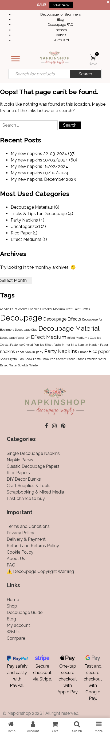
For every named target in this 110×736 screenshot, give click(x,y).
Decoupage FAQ (60, 25)
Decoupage (21, 317)
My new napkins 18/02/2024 (39, 166)
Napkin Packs (20, 459)
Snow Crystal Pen (12, 358)
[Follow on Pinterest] (63, 426)
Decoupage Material (69, 328)
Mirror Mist (69, 344)
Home (13, 599)
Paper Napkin (25, 352)
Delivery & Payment (26, 539)
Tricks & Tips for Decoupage (39, 213)
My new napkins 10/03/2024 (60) (44, 160)
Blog (60, 19)
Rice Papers (18, 472)
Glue (93, 337)
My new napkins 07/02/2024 (39, 172)
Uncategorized (25, 226)
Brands (60, 35)
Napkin (83, 344)
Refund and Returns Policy (33, 545)
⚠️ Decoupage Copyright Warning (40, 571)
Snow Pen (48, 358)
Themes (60, 30)
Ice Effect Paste (50, 344)
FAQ (11, 565)
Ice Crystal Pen (29, 344)
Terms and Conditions (28, 526)
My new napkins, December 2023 (43, 179)
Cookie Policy (20, 552)
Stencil (81, 358)
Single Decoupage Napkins (33, 453)
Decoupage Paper (12, 337)
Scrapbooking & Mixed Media (35, 492)
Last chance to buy (26, 498)
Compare (16, 638)
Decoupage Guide (24, 612)
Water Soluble (18, 365)
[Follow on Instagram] (54, 426)
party (39, 352)
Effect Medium (48, 337)
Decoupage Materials (32, 207)
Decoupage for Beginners (60, 14)
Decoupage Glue (26, 329)
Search (85, 73)
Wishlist (14, 631)
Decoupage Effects (62, 319)
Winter (34, 365)
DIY (27, 337)
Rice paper (99, 351)
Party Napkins (24, 220)
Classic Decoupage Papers (33, 466)
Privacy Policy (20, 532)
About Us (16, 558)
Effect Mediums (26, 239)
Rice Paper (21, 232)
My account (18, 625)
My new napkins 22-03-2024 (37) (43, 153)
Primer (83, 352)
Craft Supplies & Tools (28, 485)
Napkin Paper (98, 344)
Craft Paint (73, 309)
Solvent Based (66, 358)
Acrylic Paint (8, 309)
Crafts (86, 309)
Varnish (92, 358)
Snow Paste (33, 358)
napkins (7, 351)
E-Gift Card (60, 40)
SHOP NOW (61, 5)
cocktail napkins (29, 309)
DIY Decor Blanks (24, 479)
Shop (12, 606)
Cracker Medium (53, 309)
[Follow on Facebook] (46, 426)
